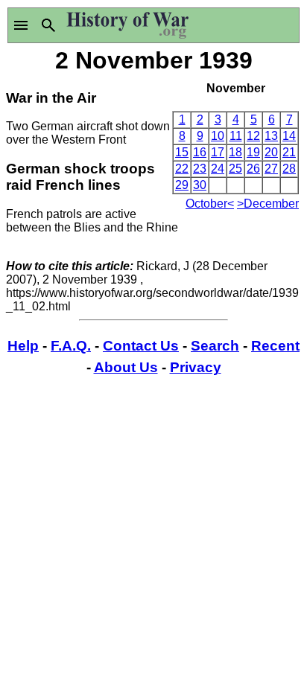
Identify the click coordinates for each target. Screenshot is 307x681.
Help (23, 346)
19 (253, 152)
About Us (126, 367)
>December (268, 203)
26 (253, 168)
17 (217, 152)
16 (199, 152)
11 (236, 136)
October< (210, 203)
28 (289, 168)
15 (182, 152)
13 (271, 136)
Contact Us (141, 346)
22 (182, 168)
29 (182, 185)
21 (289, 152)
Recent (275, 346)
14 (289, 136)
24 (217, 168)
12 (253, 136)
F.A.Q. (71, 346)
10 (217, 136)
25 (235, 168)
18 (235, 152)
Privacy (195, 367)
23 (199, 168)
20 (271, 152)
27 (271, 168)
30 (199, 185)
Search (215, 346)
